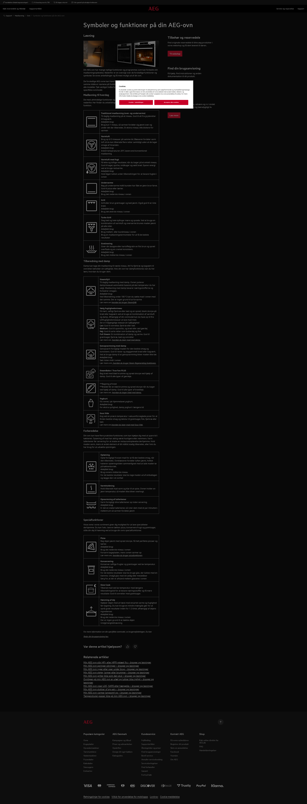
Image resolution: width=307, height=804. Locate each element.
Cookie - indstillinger (136, 102)
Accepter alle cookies (171, 102)
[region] (154, 94)
